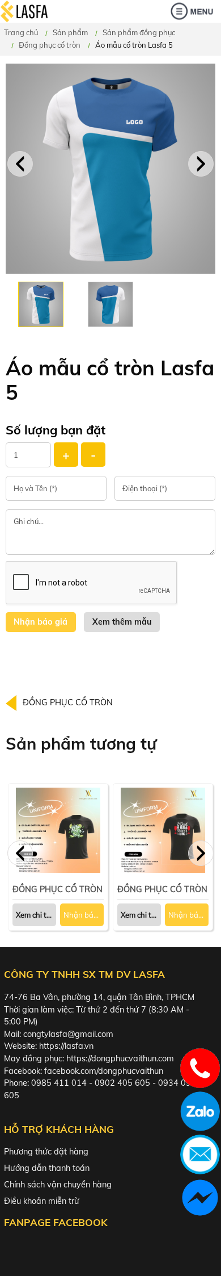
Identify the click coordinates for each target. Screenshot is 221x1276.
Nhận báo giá (83, 914)
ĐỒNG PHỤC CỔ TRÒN (68, 702)
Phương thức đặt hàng (46, 1152)
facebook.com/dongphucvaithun (103, 1071)
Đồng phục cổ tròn (49, 44)
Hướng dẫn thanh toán (47, 1168)
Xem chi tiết (140, 914)
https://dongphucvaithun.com (120, 1058)
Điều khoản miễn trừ (41, 1201)
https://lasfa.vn (66, 1046)
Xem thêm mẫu (122, 622)
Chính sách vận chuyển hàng (58, 1184)
